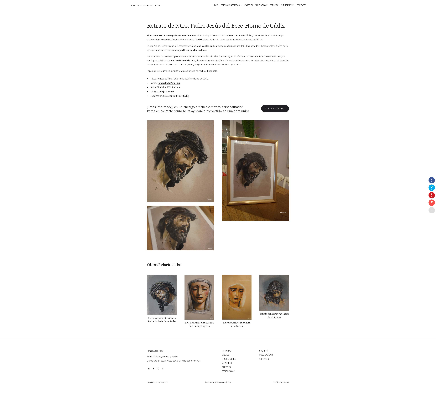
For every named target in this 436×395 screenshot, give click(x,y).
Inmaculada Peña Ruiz (169, 83)
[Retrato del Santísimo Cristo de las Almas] (274, 293)
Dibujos (225, 355)
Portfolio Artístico (230, 5)
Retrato (176, 87)
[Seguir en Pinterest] (162, 368)
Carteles (249, 5)
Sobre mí (274, 5)
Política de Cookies (281, 382)
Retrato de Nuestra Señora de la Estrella (236, 324)
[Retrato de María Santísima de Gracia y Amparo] (199, 297)
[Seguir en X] (158, 368)
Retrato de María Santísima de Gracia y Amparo (199, 324)
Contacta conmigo (275, 108)
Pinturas (226, 350)
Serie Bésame (261, 5)
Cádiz (186, 96)
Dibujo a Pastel (166, 91)
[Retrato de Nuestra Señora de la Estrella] (236, 297)
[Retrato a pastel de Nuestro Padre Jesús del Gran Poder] (162, 295)
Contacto (301, 5)
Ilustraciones (229, 359)
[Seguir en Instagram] (149, 368)
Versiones (227, 363)
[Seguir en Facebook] (153, 368)
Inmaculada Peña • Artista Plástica (146, 5)
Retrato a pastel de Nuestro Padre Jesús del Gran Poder (162, 319)
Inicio (215, 5)
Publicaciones (287, 5)
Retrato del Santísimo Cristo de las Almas (274, 315)
